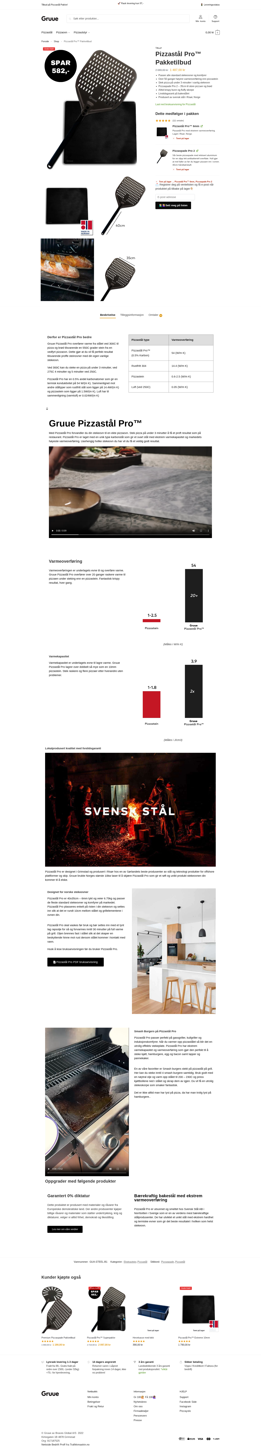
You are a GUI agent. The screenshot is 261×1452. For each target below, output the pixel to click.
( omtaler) (178, 121)
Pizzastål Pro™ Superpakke (101, 1337)
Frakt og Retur (95, 1406)
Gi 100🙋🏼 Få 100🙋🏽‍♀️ (145, 1397)
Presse (138, 1420)
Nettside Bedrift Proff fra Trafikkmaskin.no (65, 1444)
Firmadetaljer (141, 1411)
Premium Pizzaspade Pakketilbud (58, 1337)
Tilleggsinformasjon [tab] (132, 314)
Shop (56, 41)
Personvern (140, 1415)
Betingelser (93, 1401)
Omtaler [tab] (155, 314)
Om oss (138, 1406)
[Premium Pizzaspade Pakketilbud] (62, 1309)
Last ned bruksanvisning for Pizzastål (175, 104)
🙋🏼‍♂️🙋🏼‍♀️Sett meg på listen (173, 205)
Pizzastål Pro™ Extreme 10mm (194, 1337)
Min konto (201, 21)
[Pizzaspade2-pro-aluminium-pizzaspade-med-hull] (161, 156)
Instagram (185, 1406)
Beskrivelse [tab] (107, 314)
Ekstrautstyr (130, 1262)
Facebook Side (188, 1401)
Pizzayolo (185, 1411)
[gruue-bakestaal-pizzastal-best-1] (161, 131)
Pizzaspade (167, 1262)
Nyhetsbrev (140, 1401)
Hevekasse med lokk (143, 1337)
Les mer (62, 1351)
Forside (45, 41)
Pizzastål (142, 1262)
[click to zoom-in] (95, 109)
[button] (213, 32)
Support (215, 21)
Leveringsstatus (210, 4)
